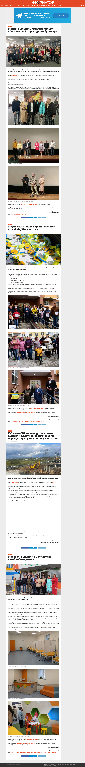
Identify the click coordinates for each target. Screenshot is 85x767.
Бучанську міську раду (36, 271)
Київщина (33, 5)
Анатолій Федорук (15, 421)
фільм (26, 214)
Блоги (38, 5)
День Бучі (27, 421)
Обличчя (48, 5)
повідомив (54, 482)
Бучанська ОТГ (44, 752)
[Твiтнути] (42, 217)
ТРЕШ (28, 5)
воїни (23, 421)
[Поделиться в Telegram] (33, 424)
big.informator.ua (11, 765)
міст (24, 544)
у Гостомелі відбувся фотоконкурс (29, 204)
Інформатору (14, 75)
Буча (20, 421)
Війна (11, 5)
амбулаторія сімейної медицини (24, 752)
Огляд (53, 5)
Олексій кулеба (40, 421)
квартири (35, 421)
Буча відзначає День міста (36, 408)
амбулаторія (13, 752)
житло (30, 421)
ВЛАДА (19, 5)
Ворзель (49, 752)
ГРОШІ (24, 5)
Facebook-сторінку (30, 412)
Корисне (43, 5)
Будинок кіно (14, 214)
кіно (23, 214)
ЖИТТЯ (15, 5)
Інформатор (19, 271)
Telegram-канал (21, 412)
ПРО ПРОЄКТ (58, 5)
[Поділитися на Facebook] (25, 217)
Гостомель (19, 214)
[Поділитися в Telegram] (33, 217)
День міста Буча (19, 544)
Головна (6, 5)
